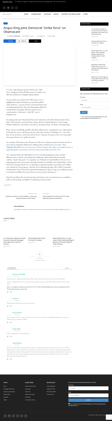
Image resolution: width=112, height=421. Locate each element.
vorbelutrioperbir (17, 343)
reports (37, 112)
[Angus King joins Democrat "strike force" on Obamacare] (40, 65)
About (56, 14)
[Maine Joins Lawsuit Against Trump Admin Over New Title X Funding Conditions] (85, 79)
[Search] (108, 14)
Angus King (7, 185)
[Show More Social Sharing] (43, 41)
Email (81, 104)
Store (85, 14)
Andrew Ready (16, 329)
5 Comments (41, 36)
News (26, 14)
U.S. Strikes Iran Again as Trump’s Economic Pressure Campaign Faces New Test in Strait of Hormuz (41, 1)
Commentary (36, 14)
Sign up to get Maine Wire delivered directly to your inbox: (94, 94)
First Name (82, 97)
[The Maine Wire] (56, 8)
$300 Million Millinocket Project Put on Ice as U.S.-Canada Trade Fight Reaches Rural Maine (99, 67)
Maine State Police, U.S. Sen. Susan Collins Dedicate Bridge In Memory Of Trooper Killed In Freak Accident (63, 241)
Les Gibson (15, 298)
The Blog (47, 14)
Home (5, 18)
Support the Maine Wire (70, 14)
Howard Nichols (17, 313)
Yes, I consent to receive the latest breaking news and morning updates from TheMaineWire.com (93, 117)
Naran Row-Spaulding (18, 274)
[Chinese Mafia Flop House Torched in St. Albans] (39, 229)
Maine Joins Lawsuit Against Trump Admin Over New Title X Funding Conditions (99, 78)
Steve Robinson (14, 36)
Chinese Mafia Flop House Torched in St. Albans (36, 239)
